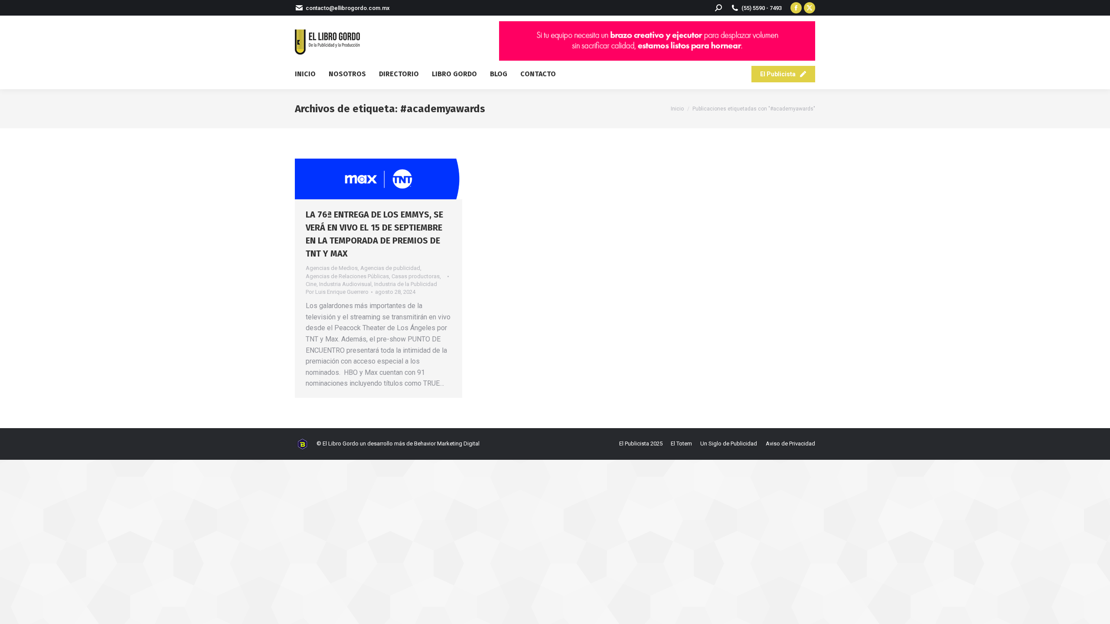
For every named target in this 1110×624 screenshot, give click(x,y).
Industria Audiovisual (345, 284)
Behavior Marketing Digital (447, 443)
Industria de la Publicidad (405, 284)
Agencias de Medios (332, 268)
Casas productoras (416, 276)
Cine (311, 284)
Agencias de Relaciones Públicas (347, 276)
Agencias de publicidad (390, 268)
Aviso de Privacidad (790, 443)
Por (337, 292)
